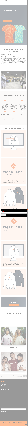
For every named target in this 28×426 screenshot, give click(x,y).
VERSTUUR (4, 215)
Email (2, 211)
